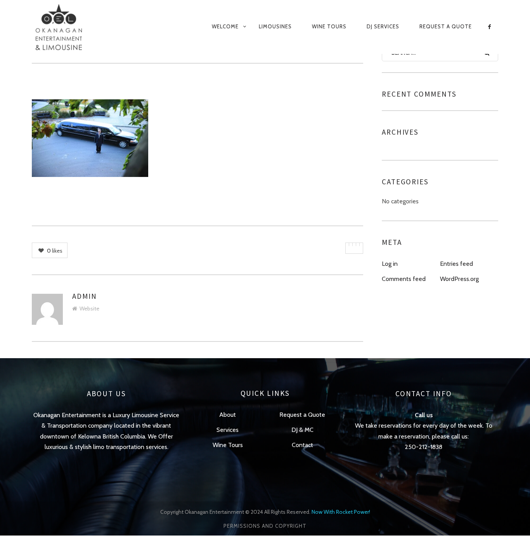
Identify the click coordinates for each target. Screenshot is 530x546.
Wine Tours (329, 26)
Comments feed (404, 279)
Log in (390, 263)
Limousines (275, 26)
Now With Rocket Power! (341, 511)
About (227, 414)
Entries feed (456, 263)
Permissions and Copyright (265, 526)
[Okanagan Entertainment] (68, 27)
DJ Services (383, 26)
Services (228, 429)
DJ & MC (302, 429)
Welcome (225, 26)
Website (89, 308)
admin (84, 296)
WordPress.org (459, 279)
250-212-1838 (423, 447)
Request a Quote (445, 26)
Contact (302, 445)
